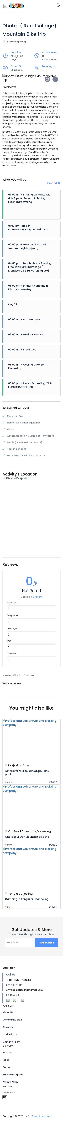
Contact (7, 1067)
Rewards (7, 1027)
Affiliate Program (12, 1074)
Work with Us (10, 1034)
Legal (5, 1059)
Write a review (11, 683)
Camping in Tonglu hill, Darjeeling (26, 899)
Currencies (8, 1092)
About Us (7, 1012)
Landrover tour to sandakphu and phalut (27, 772)
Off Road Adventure (39, 1116)
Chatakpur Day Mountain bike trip (27, 837)
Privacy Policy (10, 1082)
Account (7, 1052)
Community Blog (12, 1019)
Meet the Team (11, 1041)
